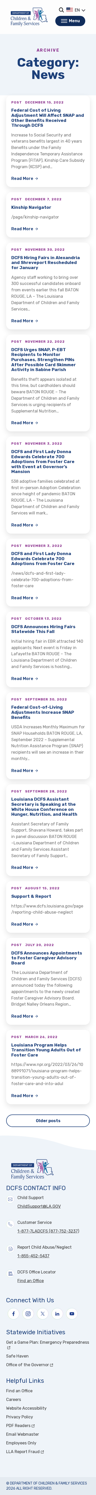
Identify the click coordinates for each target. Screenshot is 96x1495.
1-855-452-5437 (33, 1256)
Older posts (48, 1120)
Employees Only (21, 1443)
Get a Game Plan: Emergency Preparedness (48, 1342)
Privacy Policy (19, 1416)
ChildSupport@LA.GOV (39, 1206)
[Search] (61, 10)
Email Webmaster (22, 1434)
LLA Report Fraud (42, 1451)
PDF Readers (37, 1425)
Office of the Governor (46, 1364)
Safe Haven (17, 1356)
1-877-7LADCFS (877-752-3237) (48, 1231)
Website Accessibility (26, 1408)
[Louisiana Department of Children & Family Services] (29, 17)
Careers (13, 1399)
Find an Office (30, 1280)
